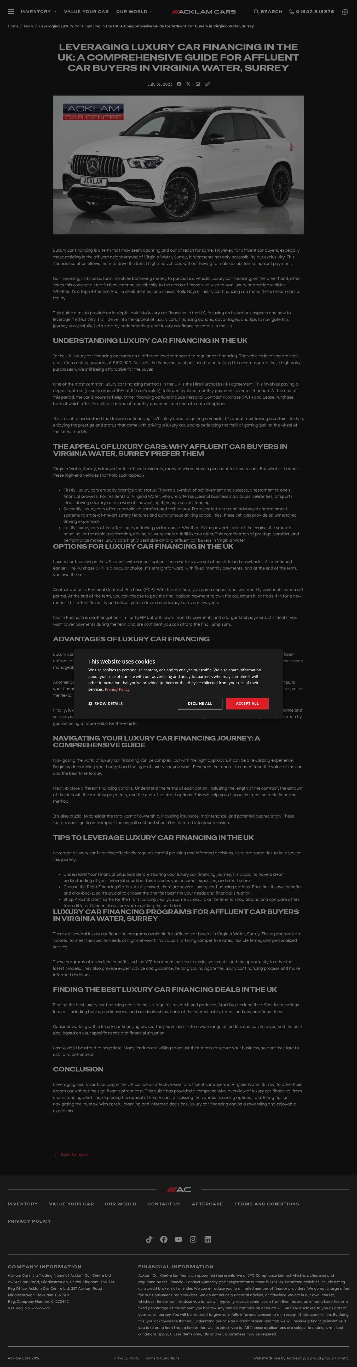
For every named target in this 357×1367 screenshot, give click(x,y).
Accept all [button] (247, 703)
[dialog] (178, 683)
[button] (105, 703)
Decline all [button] (200, 703)
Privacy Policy (117, 689)
